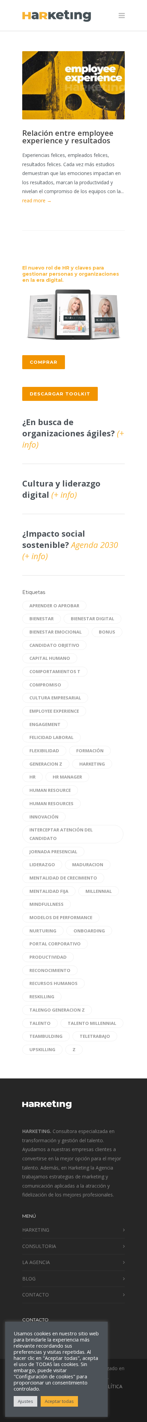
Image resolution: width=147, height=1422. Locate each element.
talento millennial (92, 1023)
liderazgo (42, 864)
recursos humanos (53, 983)
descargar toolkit (60, 393)
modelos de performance (60, 917)
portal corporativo (55, 944)
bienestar (41, 618)
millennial (98, 891)
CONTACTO (35, 1294)
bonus (107, 632)
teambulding (46, 1036)
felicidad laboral (51, 737)
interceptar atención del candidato (61, 834)
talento (40, 1023)
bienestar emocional (55, 632)
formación (90, 751)
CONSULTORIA (39, 1246)
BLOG (29, 1278)
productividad (48, 957)
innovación (43, 817)
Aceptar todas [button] (59, 1401)
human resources (51, 803)
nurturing (42, 931)
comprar (43, 362)
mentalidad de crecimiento (63, 878)
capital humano (49, 658)
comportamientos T (54, 671)
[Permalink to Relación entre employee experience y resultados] (73, 85)
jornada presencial (53, 851)
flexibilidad (44, 751)
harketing (92, 764)
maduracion (87, 864)
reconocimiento (49, 970)
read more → (37, 200)
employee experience (54, 711)
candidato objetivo (54, 645)
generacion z (45, 764)
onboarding (89, 931)
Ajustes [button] (25, 1401)
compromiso (45, 685)
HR (32, 777)
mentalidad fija (48, 891)
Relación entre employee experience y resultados (67, 136)
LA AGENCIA (36, 1262)
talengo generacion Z (57, 1010)
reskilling (41, 996)
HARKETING (35, 1230)
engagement (45, 724)
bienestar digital (92, 618)
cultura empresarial (55, 698)
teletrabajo (95, 1036)
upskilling (42, 1049)
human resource (50, 790)
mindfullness (46, 904)
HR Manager (67, 777)
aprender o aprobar (54, 606)
